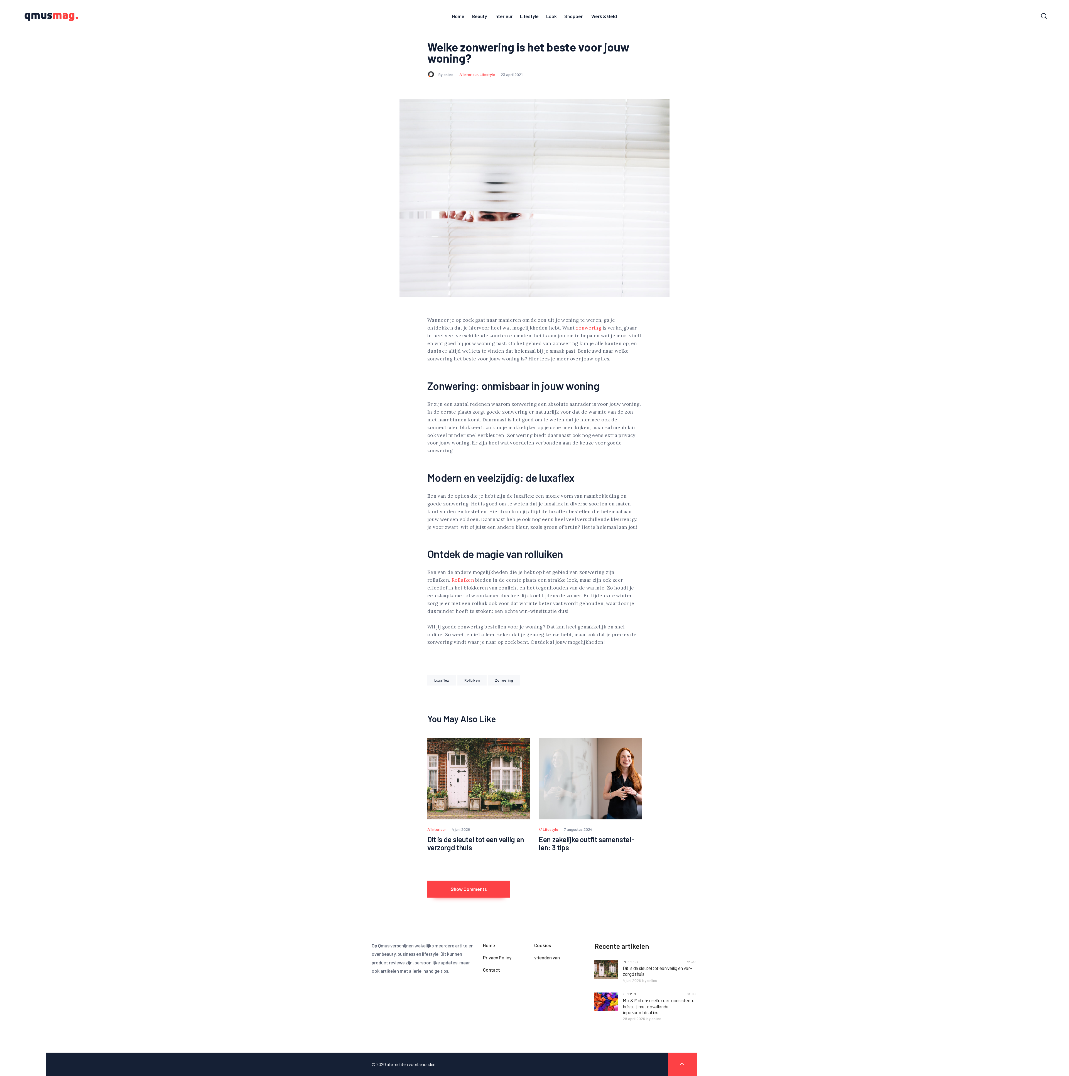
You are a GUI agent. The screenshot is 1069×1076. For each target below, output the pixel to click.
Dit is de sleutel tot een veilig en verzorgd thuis (475, 843)
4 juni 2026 (632, 980)
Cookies (542, 945)
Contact (491, 969)
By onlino (446, 74)
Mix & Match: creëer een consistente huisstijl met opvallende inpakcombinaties (659, 1006)
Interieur (471, 74)
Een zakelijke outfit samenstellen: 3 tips (586, 843)
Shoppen (629, 994)
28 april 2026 (634, 1018)
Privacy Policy (497, 957)
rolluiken (472, 680)
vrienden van (547, 957)
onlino (652, 980)
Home (489, 945)
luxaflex (441, 680)
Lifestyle (487, 74)
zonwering (588, 328)
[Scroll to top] (682, 1064)
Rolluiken (463, 580)
